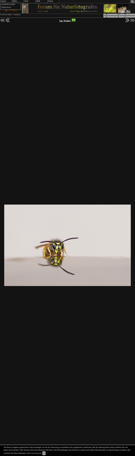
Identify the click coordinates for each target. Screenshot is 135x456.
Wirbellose (17, 15)
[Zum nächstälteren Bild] (132, 20)
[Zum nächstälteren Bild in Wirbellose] (127, 20)
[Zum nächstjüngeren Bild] (2, 20)
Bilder (10, 15)
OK (44, 453)
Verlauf (122, 15)
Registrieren (6, 7)
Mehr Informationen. (34, 453)
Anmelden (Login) (8, 4)
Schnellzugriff (112, 15)
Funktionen (130, 15)
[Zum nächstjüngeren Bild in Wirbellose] (7, 20)
